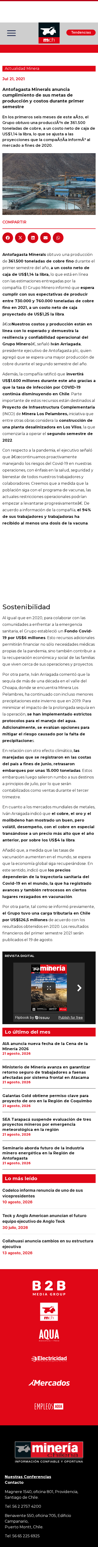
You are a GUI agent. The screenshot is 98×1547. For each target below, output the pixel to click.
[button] (7, 237)
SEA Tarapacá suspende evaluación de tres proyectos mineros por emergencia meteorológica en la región (46, 1124)
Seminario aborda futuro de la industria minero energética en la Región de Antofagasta (43, 1153)
